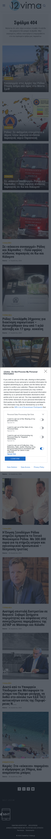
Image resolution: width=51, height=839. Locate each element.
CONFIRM (15, 459)
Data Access (25, 467)
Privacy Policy (39, 467)
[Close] (46, 372)
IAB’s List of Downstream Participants (28, 407)
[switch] (42, 419)
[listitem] (25, 414)
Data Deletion (12, 467)
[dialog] (25, 419)
